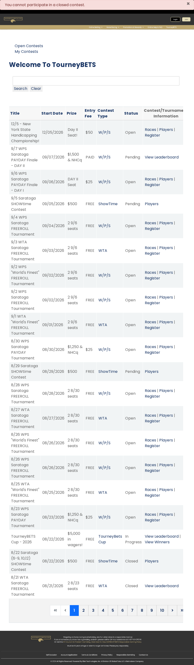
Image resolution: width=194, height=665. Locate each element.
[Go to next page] (172, 610)
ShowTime (108, 204)
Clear (36, 88)
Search (20, 88)
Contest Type (105, 113)
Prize (71, 113)
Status (131, 113)
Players (166, 129)
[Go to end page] (182, 610)
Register (152, 135)
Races (150, 129)
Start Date (52, 113)
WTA (102, 250)
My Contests (26, 51)
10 (162, 610)
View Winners (157, 542)
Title (14, 113)
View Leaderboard (162, 157)
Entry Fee (90, 113)
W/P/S (104, 132)
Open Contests (29, 46)
